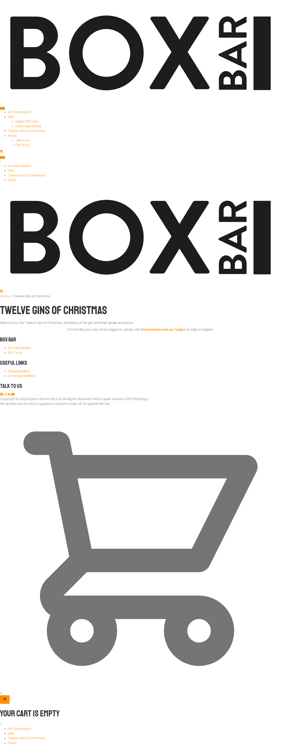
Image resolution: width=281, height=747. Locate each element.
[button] (2, 394)
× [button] (1, 161)
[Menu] (2, 108)
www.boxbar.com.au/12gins (163, 329)
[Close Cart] (5, 699)
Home (4, 296)
